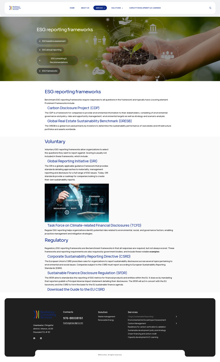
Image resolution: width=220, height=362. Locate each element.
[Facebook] (34, 338)
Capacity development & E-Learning (143, 337)
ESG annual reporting (51, 49)
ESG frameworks (49, 71)
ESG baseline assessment (54, 41)
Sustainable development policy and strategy (147, 330)
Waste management (106, 316)
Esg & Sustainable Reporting (141, 316)
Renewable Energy (106, 320)
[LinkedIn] (41, 338)
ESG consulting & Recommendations (59, 60)
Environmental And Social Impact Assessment (147, 320)
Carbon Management (137, 323)
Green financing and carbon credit (142, 333)
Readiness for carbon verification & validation (147, 327)
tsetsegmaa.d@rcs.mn (73, 323)
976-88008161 (73, 318)
